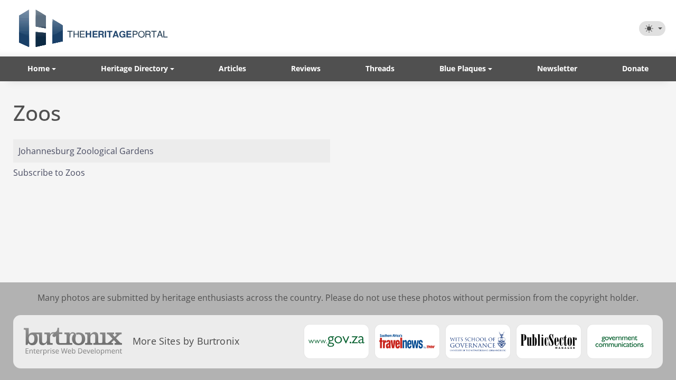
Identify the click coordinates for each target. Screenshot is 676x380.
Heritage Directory (134, 68)
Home (38, 68)
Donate (635, 68)
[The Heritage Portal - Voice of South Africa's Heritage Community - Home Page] (92, 28)
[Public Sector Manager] (548, 341)
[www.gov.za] (336, 341)
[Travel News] (407, 341)
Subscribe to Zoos (49, 172)
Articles (232, 68)
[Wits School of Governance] (478, 341)
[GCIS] (619, 341)
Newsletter (557, 68)
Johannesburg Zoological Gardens (86, 151)
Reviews (306, 68)
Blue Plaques (462, 68)
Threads (380, 68)
